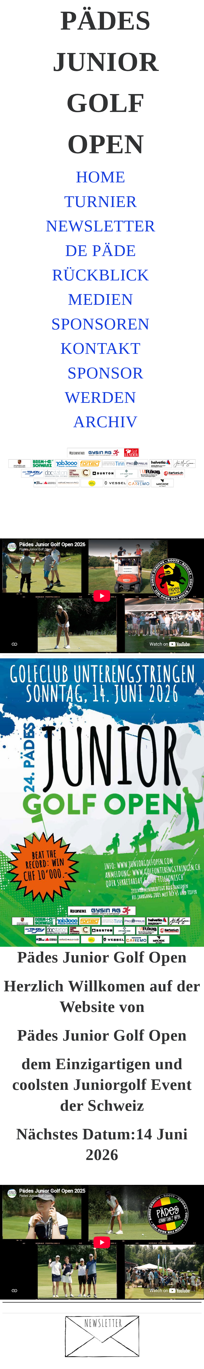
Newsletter (100, 226)
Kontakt (100, 348)
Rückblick (100, 275)
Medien (100, 299)
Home (100, 177)
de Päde (100, 251)
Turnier (100, 202)
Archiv (105, 422)
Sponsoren (100, 324)
